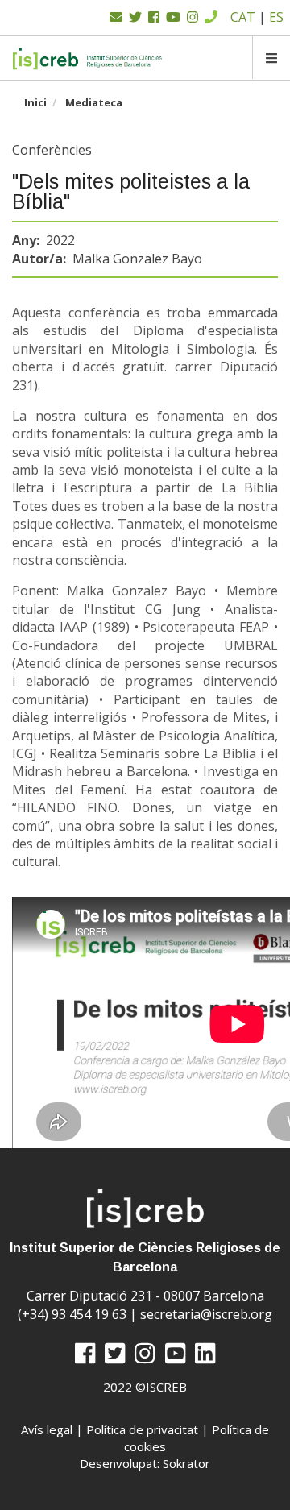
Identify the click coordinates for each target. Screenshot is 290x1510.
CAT (242, 17)
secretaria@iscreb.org (206, 1314)
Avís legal (46, 1429)
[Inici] (88, 58)
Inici (35, 102)
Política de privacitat (142, 1429)
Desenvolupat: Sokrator (145, 1463)
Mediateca (93, 102)
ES (276, 17)
